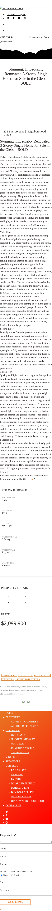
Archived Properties (25, 726)
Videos (10, 757)
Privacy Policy (18, 694)
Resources (13, 761)
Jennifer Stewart (23, 739)
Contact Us (13, 805)
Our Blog (12, 765)
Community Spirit (23, 748)
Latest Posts (19, 770)
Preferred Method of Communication (16, 871)
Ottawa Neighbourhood (27, 801)
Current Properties (24, 721)
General (17, 774)
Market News (20, 787)
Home (9, 712)
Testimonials (20, 752)
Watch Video (26, 112)
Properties (13, 717)
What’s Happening (23, 783)
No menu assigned (16, 14)
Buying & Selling (23, 792)
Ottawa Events (21, 796)
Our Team (17, 743)
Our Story (13, 730)
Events (16, 779)
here (32, 479)
